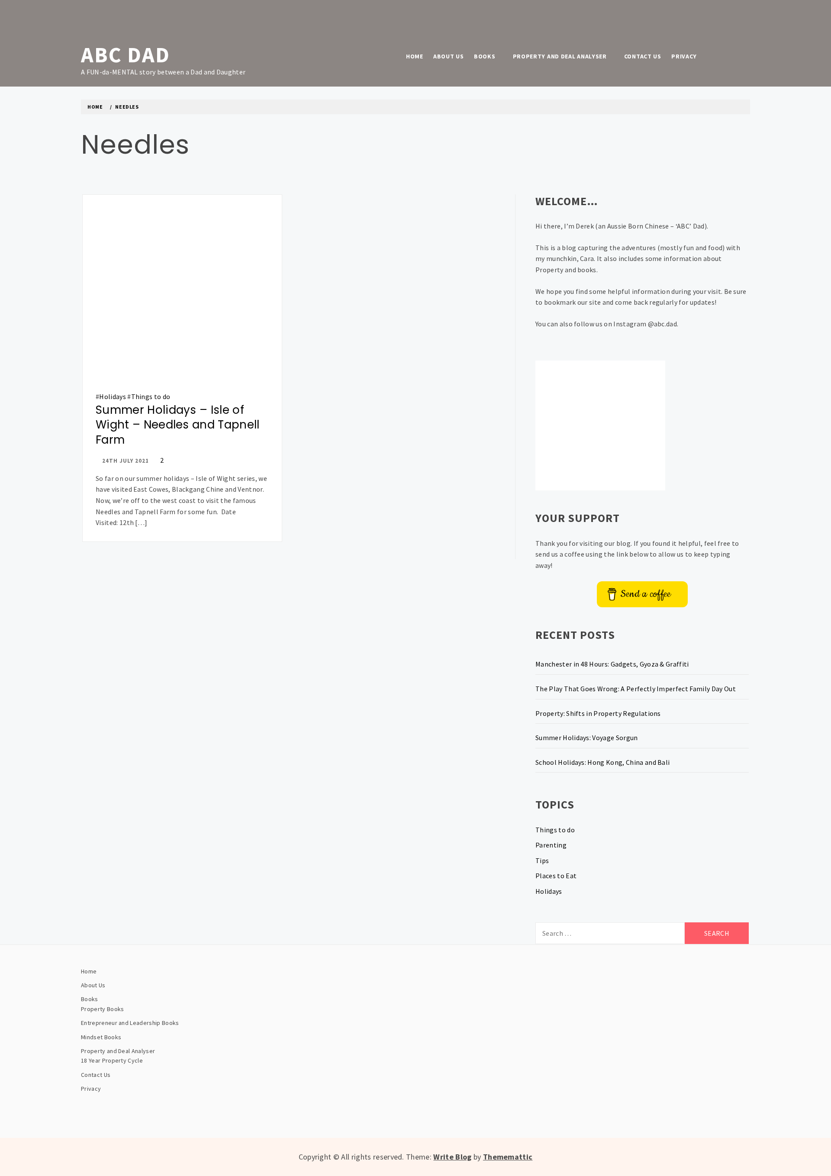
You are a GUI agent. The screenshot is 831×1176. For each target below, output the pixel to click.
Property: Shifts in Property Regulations (598, 713)
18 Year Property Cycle (112, 1060)
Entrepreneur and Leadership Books (130, 1023)
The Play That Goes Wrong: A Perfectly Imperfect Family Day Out (635, 688)
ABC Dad (125, 54)
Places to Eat (556, 875)
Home (414, 56)
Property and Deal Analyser (560, 56)
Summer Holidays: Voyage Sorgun (586, 737)
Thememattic (508, 1157)
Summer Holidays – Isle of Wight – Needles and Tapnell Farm (178, 425)
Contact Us (642, 56)
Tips (542, 860)
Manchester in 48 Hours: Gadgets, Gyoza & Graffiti (612, 664)
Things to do (151, 396)
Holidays (112, 396)
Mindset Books (101, 1037)
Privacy (684, 56)
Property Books (102, 1009)
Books (485, 56)
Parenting (551, 845)
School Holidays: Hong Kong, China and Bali (602, 762)
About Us (448, 56)
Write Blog (452, 1157)
